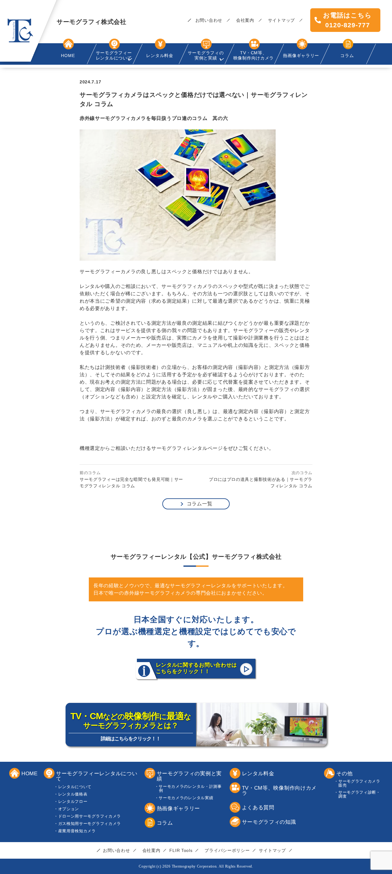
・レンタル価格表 (73, 794)
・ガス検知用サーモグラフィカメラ (89, 824)
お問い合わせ (208, 20)
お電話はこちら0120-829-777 (347, 20)
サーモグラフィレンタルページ (187, 448)
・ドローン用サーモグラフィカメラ (89, 816)
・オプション (68, 809)
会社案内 (245, 20)
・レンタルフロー (73, 801)
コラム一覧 (200, 503)
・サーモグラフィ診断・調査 (359, 794)
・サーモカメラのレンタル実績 (186, 798)
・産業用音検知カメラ (77, 831)
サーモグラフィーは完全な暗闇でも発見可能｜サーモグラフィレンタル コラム (131, 482)
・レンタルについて (75, 787)
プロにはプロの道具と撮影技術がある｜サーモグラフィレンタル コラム (260, 482)
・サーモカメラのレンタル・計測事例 (190, 788)
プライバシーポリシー (227, 850)
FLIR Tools (180, 850)
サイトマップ (281, 20)
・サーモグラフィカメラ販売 (359, 783)
